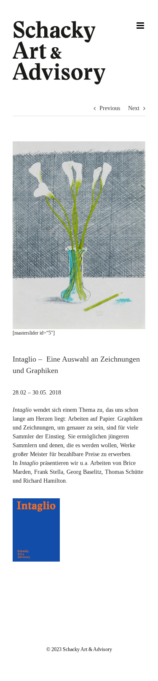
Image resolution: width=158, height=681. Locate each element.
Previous (109, 108)
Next (133, 108)
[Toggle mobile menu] (141, 25)
